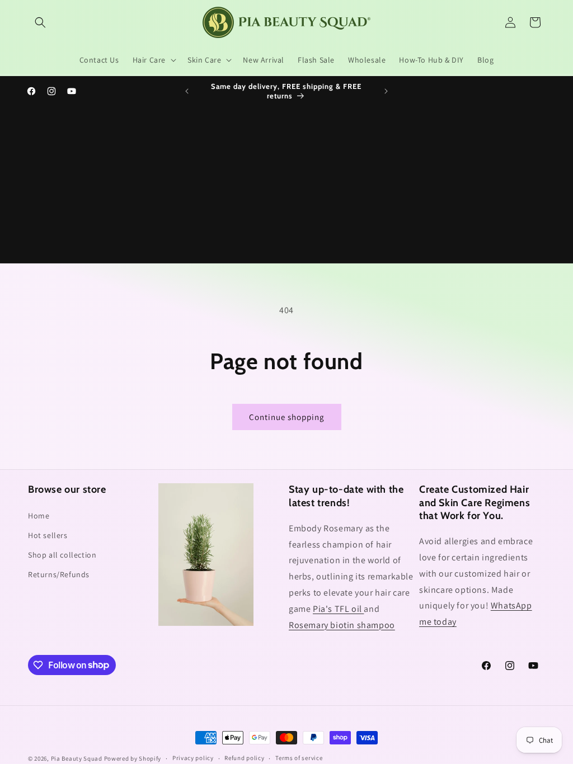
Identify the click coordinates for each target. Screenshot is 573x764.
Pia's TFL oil (338, 609)
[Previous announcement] (187, 91)
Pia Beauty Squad (77, 758)
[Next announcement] (386, 91)
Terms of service (298, 758)
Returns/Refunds (59, 574)
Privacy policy (193, 758)
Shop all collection (62, 555)
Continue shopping (287, 417)
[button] (40, 22)
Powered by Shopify (133, 758)
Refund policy (244, 758)
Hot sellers (48, 535)
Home (38, 516)
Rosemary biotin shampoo (342, 625)
